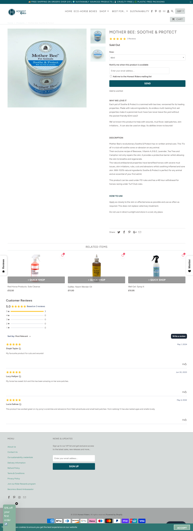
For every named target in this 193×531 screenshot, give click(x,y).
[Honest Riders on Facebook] (9, 497)
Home (68, 11)
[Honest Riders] (17, 12)
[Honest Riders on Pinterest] (14, 497)
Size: (111, 52)
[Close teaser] (16, 503)
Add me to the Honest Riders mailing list (132, 76)
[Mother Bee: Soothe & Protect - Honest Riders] (47, 68)
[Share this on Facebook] (123, 232)
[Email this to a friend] (139, 232)
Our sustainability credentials (20, 457)
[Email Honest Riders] (25, 497)
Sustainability (139, 11)
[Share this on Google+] (134, 232)
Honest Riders (84, 515)
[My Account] (168, 12)
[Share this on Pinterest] (129, 232)
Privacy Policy (14, 478)
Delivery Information (16, 463)
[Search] (172, 12)
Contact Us (12, 452)
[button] (9, 518)
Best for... (120, 11)
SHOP (104, 11)
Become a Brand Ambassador (20, 489)
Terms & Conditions (16, 473)
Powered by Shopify (114, 515)
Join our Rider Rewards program (22, 484)
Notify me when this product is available (128, 65)
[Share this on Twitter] (118, 232)
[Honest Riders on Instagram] (19, 497)
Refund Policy (14, 468)
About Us (12, 447)
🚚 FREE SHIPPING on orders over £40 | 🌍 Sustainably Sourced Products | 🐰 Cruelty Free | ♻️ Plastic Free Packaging (96, 2)
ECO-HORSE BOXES (85, 11)
